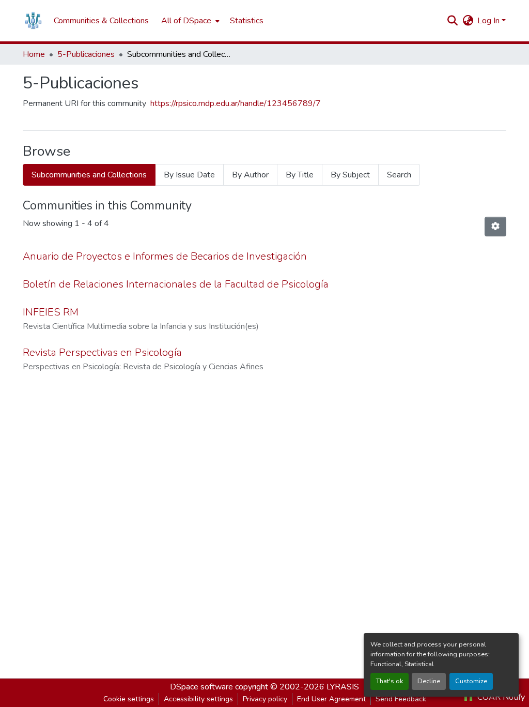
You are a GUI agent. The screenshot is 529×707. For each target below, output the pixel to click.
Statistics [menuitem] (246, 20)
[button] (33, 20)
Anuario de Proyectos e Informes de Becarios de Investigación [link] (165, 256)
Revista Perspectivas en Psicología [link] (102, 352)
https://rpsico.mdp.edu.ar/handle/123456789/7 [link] (235, 103)
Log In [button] (489, 20)
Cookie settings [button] (128, 699)
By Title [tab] (300, 174)
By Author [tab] (250, 174)
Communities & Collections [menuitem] (101, 20)
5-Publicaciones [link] (86, 54)
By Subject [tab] (350, 174)
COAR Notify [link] (500, 697)
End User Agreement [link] (331, 699)
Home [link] (34, 54)
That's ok (389, 681)
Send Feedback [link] (401, 699)
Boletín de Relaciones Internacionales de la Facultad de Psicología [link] (176, 284)
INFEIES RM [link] (51, 312)
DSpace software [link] (201, 687)
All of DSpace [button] (186, 20)
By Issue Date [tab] (189, 174)
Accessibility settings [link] (198, 699)
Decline (428, 681)
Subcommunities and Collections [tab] (89, 174)
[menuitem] (189, 20)
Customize (471, 681)
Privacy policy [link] (265, 699)
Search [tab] (399, 174)
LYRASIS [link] (342, 687)
